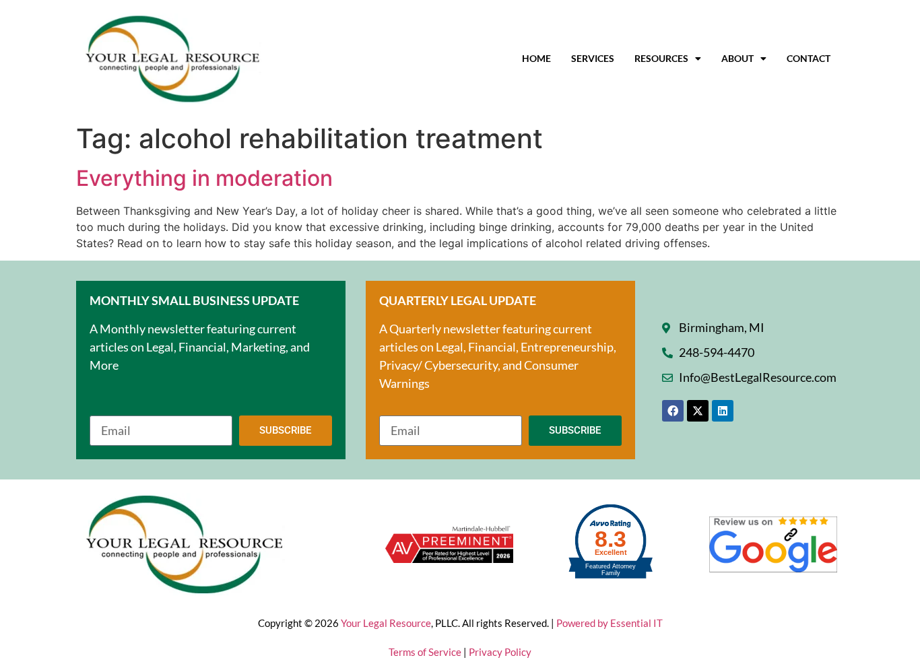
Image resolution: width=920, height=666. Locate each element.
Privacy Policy (500, 652)
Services (592, 58)
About (737, 58)
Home (536, 58)
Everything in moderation (204, 178)
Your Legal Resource (386, 623)
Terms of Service (426, 652)
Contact (808, 58)
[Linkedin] (722, 411)
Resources (661, 58)
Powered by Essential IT (609, 623)
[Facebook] (673, 411)
